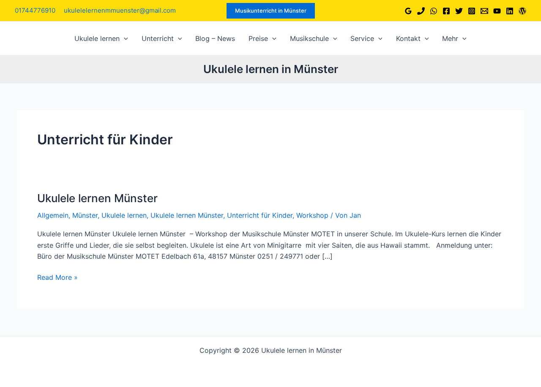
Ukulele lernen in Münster (270, 69)
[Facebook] (446, 11)
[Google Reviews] (408, 11)
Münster (85, 215)
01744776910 (35, 10)
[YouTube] (497, 11)
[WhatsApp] (433, 11)
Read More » (57, 278)
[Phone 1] (421, 11)
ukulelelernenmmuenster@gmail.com (120, 10)
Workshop (312, 215)
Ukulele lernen (124, 215)
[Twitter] (459, 11)
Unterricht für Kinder (259, 215)
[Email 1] (484, 11)
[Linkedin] (510, 11)
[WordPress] (522, 11)
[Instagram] (471, 11)
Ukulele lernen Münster (97, 198)
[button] (271, 11)
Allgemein (52, 215)
